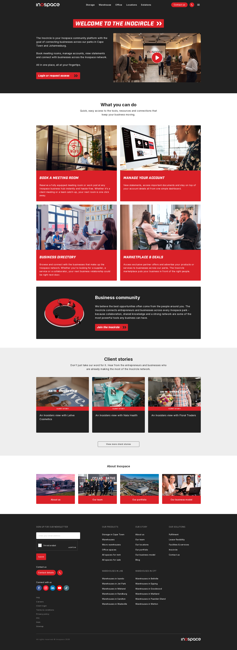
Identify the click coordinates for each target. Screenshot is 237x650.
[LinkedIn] (52, 588)
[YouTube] (59, 588)
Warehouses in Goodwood (148, 588)
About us (139, 534)
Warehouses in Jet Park (114, 583)
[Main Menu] (198, 4)
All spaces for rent (111, 554)
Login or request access (53, 76)
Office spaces (109, 549)
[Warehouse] (105, 5)
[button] (90, 5)
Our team (140, 539)
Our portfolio (141, 549)
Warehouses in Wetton (146, 604)
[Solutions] (131, 5)
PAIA (38, 622)
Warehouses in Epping (146, 583)
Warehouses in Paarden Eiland (150, 599)
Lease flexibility (177, 539)
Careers (40, 602)
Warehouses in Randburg (114, 593)
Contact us (179, 4)
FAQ (38, 597)
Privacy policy (42, 614)
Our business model (145, 554)
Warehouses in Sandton (114, 599)
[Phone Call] (192, 4)
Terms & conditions (45, 610)
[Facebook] (39, 588)
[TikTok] (66, 588)
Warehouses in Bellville (146, 578)
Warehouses (108, 539)
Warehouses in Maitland (147, 593)
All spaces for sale (111, 560)
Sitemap (40, 626)
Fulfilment (174, 534)
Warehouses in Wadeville (114, 604)
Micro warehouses (111, 544)
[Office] (118, 5)
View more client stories (118, 444)
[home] (48, 5)
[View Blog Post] (62, 405)
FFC (38, 618)
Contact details (46, 572)
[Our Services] (55, 489)
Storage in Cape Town (113, 534)
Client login (41, 606)
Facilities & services (179, 544)
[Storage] (90, 5)
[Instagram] (46, 588)
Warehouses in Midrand (114, 588)
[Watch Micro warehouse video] (157, 57)
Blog (137, 560)
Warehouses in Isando (113, 578)
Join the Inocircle (108, 327)
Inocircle (173, 549)
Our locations (142, 544)
